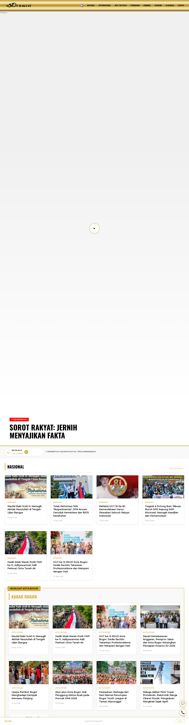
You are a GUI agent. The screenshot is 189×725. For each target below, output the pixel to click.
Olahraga (170, 5)
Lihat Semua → (176, 468)
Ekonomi (158, 5)
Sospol (181, 5)
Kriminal (147, 5)
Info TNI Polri (121, 5)
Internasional (105, 5)
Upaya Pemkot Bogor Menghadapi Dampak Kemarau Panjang (24, 695)
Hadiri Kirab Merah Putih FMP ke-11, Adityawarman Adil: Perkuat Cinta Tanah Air (24, 565)
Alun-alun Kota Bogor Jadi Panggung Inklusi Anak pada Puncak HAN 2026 (72, 695)
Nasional (91, 5)
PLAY (180, 721)
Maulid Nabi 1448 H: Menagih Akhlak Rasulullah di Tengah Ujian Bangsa (24, 509)
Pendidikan (135, 5)
